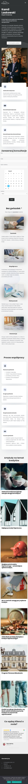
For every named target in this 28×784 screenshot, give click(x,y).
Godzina (2, 191)
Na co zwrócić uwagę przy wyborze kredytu (14, 601)
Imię (1, 153)
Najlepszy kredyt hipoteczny (12, 528)
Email (2, 158)
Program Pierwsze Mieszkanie (12, 673)
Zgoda (9, 782)
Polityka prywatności (16, 782)
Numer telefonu (4, 164)
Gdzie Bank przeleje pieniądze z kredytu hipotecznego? (12, 637)
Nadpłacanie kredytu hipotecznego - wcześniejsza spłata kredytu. (12, 565)
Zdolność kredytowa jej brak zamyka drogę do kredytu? (12, 492)
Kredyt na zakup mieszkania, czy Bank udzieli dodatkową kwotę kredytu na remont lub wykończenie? (13, 711)
